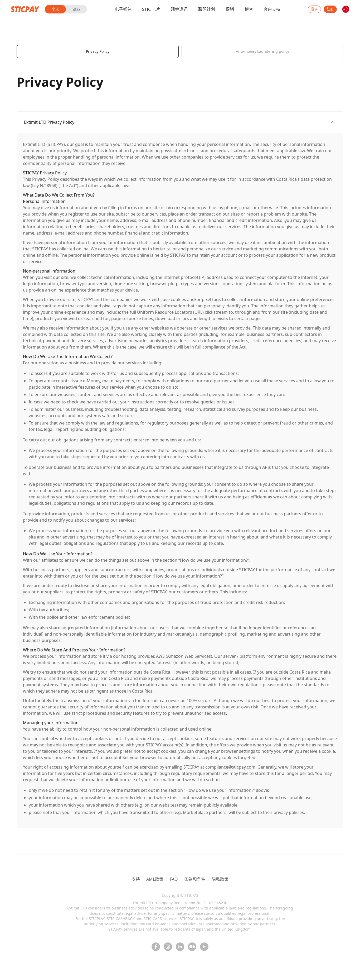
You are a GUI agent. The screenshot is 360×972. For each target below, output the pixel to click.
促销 (230, 9)
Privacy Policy (97, 51)
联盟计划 (206, 9)
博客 (249, 9)
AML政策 (154, 879)
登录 (314, 9)
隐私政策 (220, 879)
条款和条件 (194, 879)
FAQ (174, 879)
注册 (330, 9)
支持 (136, 879)
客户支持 (272, 9)
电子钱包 (123, 9)
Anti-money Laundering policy (262, 51)
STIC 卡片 (151, 9)
